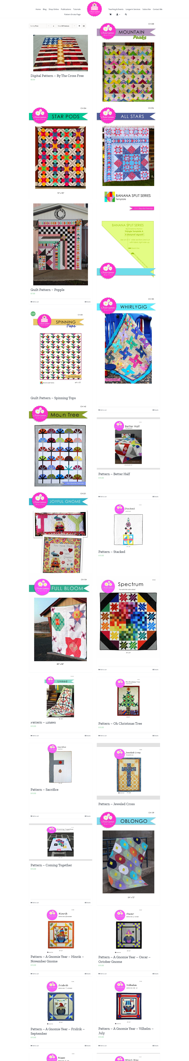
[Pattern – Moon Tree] (60, 448)
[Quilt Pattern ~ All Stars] (128, 150)
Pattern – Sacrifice (44, 789)
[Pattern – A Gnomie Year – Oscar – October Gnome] (128, 931)
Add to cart (35, 302)
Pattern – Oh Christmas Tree (120, 723)
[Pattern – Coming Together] (60, 842)
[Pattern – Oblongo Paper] (128, 854)
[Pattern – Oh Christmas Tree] (128, 698)
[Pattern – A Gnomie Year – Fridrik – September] (60, 1003)
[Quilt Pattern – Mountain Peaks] (128, 66)
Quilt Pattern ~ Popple (47, 290)
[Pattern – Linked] (60, 697)
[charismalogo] (94, 2)
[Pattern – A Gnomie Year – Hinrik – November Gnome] (60, 931)
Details (88, 302)
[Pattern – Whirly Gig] (128, 340)
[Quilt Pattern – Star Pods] (60, 150)
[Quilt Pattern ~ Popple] (60, 244)
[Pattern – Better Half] (128, 443)
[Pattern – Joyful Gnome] (60, 535)
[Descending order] (53, 26)
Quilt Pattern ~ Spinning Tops (53, 398)
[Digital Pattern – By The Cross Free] (60, 53)
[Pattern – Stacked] (128, 525)
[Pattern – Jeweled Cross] (128, 771)
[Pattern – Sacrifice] (60, 764)
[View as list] (84, 26)
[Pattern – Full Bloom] (60, 621)
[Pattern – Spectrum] (128, 616)
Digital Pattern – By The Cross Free (57, 76)
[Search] (125, 14)
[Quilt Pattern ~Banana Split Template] (128, 234)
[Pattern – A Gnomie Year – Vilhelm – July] (128, 1002)
